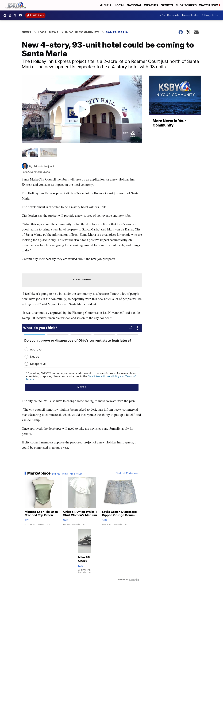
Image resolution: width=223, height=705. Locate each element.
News (26, 32)
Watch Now (209, 5)
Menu (104, 5)
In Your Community (169, 15)
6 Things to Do (210, 15)
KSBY (16, 15)
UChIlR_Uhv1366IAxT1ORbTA (21, 15)
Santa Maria (117, 32)
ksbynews (5, 15)
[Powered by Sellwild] (134, 580)
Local (119, 5)
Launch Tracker (190, 15)
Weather (151, 5)
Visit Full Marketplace (127, 473)
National (134, 5)
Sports (167, 5)
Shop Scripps (186, 5)
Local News (48, 32)
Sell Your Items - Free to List (67, 474)
